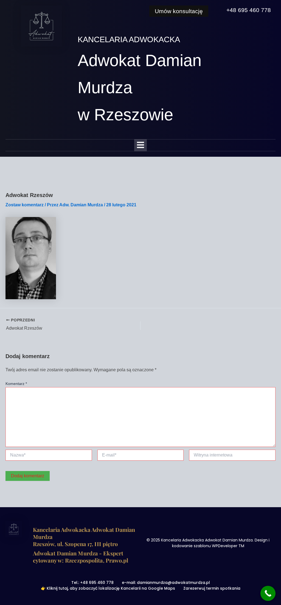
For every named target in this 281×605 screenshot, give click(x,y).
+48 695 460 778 (248, 10)
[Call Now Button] (268, 593)
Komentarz (16, 383)
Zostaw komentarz (24, 204)
